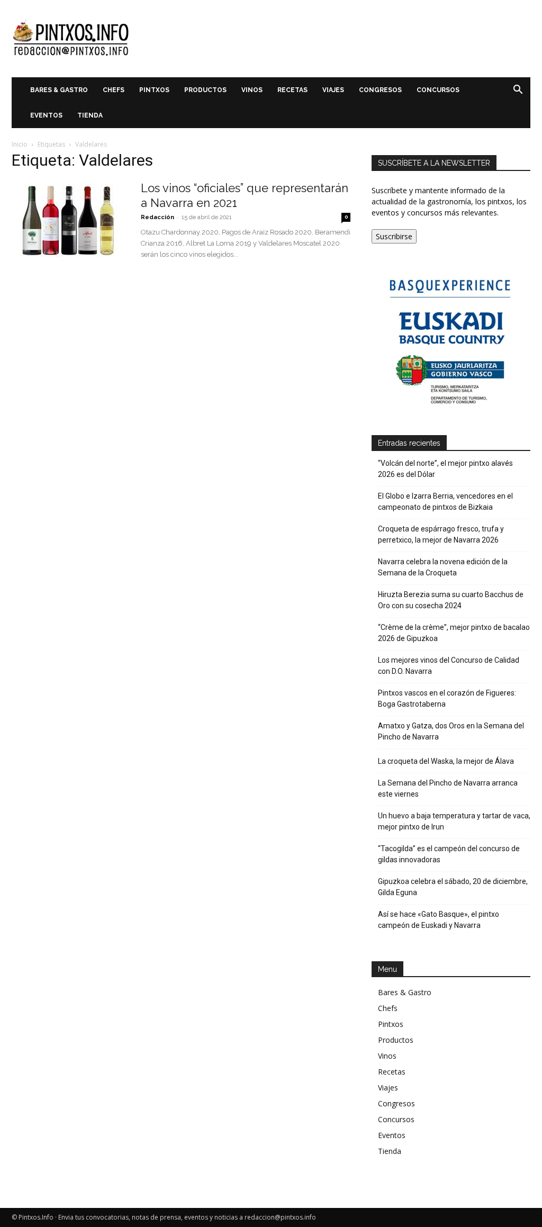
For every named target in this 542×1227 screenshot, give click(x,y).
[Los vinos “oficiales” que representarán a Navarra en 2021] (69, 220)
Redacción (157, 217)
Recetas (292, 90)
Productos (205, 90)
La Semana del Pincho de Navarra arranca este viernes (448, 788)
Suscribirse (394, 236)
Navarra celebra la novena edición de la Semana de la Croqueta (443, 567)
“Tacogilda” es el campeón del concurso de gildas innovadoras (449, 854)
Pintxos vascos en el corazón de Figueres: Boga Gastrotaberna (447, 698)
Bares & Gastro (59, 90)
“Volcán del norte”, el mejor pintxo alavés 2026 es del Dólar (445, 469)
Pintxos (154, 90)
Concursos (438, 90)
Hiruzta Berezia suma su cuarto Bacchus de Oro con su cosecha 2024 (450, 600)
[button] (517, 91)
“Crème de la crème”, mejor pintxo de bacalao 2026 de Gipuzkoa (454, 633)
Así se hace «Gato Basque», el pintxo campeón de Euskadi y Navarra (438, 920)
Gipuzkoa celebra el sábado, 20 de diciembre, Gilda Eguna (453, 887)
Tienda (90, 115)
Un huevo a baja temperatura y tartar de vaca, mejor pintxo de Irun (454, 821)
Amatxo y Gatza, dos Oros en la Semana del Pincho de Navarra (451, 731)
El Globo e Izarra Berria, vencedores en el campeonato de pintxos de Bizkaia (445, 501)
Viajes (333, 90)
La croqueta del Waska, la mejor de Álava (446, 761)
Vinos (252, 90)
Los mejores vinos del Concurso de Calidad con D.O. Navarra (448, 665)
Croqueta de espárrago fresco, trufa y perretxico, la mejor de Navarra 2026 (441, 534)
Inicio (20, 144)
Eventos (46, 115)
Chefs (113, 90)
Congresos (380, 90)
